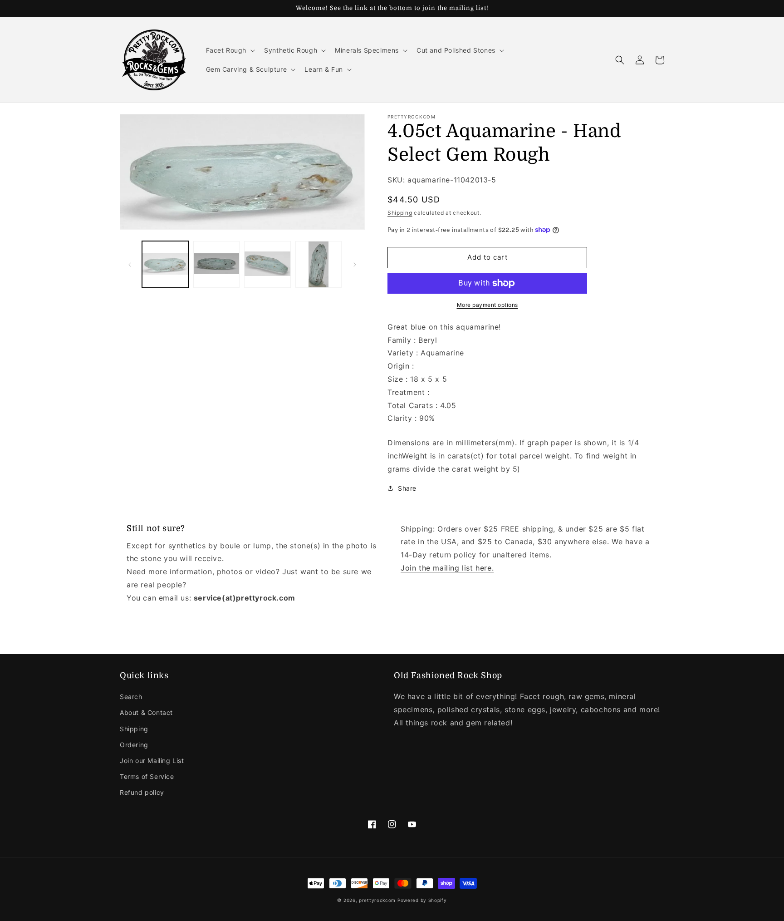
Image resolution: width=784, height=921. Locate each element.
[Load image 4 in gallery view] (318, 264)
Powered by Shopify (422, 900)
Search (131, 696)
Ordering (134, 745)
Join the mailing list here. (447, 567)
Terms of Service (147, 776)
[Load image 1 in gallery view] (165, 264)
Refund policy (142, 792)
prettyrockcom (377, 900)
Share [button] (407, 488)
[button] (230, 50)
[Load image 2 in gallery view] (216, 264)
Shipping (399, 212)
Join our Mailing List (152, 760)
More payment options (487, 304)
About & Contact (146, 712)
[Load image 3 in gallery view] (267, 264)
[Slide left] (130, 265)
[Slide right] (355, 265)
